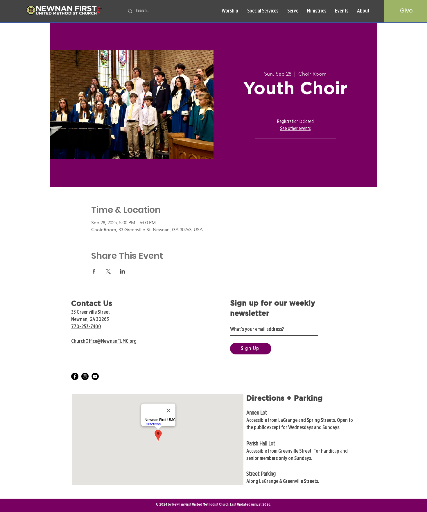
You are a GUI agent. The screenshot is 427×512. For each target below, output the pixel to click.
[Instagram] (85, 376)
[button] (230, 11)
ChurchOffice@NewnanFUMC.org (104, 341)
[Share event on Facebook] (94, 271)
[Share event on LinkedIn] (122, 271)
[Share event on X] (108, 271)
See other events (295, 128)
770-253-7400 (86, 326)
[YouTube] (95, 376)
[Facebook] (74, 376)
